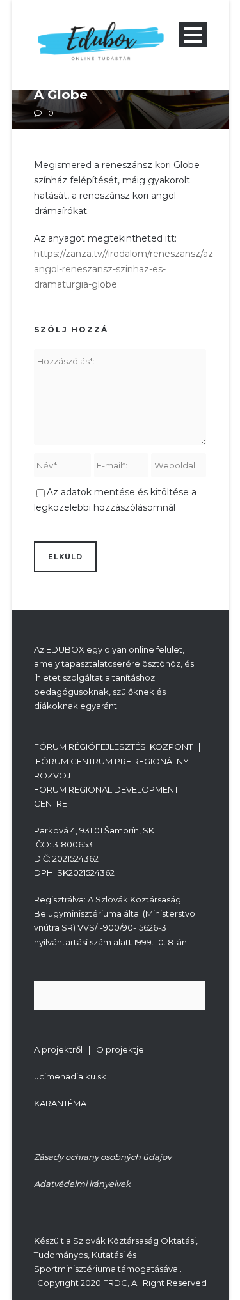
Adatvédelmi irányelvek (82, 1184)
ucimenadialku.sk (70, 1076)
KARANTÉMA (60, 1103)
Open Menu (193, 34)
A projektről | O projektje (89, 1049)
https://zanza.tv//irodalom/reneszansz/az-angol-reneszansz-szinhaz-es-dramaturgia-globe (125, 269)
